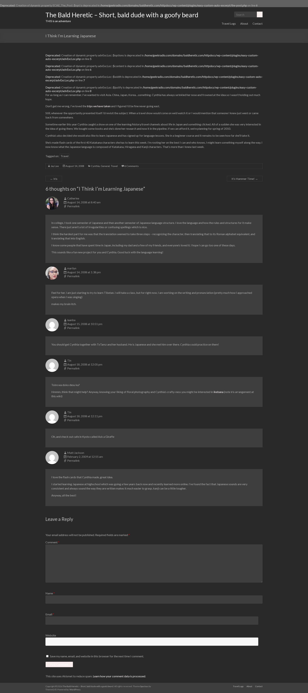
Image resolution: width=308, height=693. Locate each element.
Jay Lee (55, 165)
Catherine (73, 198)
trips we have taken (99, 106)
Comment (52, 542)
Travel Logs (229, 23)
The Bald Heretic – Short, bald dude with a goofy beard (121, 15)
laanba (71, 320)
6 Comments (131, 165)
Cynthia (95, 165)
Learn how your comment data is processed (119, 676)
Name (50, 593)
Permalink (73, 206)
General (105, 165)
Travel (64, 156)
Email (49, 614)
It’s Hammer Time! (245, 178)
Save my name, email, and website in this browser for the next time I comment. (97, 656)
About (244, 23)
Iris (53, 178)
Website (50, 635)
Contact (258, 23)
